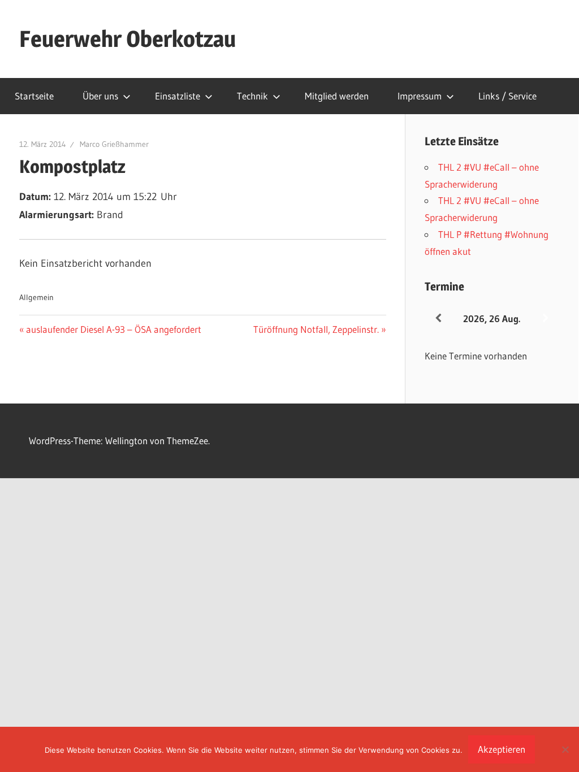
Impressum (419, 96)
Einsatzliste (177, 96)
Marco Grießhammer (114, 144)
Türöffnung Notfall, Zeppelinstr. (316, 329)
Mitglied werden (337, 96)
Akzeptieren (501, 749)
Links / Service (507, 96)
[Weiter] (545, 318)
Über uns (100, 96)
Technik (252, 96)
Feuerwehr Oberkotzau (127, 39)
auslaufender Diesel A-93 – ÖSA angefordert (113, 329)
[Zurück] (438, 318)
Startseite (34, 96)
